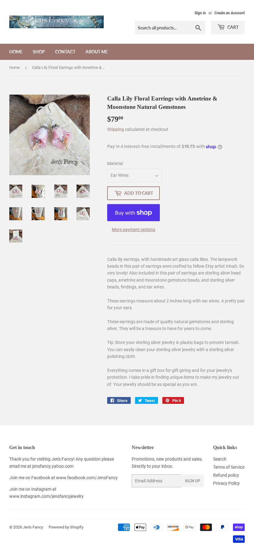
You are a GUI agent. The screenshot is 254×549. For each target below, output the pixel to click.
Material (115, 163)
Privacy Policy (226, 483)
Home (16, 51)
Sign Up (192, 481)
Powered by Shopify (66, 527)
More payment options (133, 229)
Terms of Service (228, 467)
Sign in (200, 13)
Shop (39, 51)
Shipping (115, 129)
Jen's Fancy (33, 527)
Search (219, 459)
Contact (65, 51)
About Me (96, 51)
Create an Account (229, 13)
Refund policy (226, 475)
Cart (232, 27)
